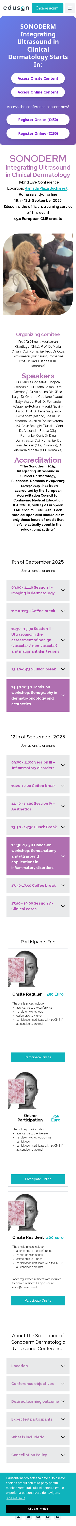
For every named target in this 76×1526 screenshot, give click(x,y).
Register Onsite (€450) (38, 119)
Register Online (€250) (38, 133)
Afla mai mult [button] (15, 1498)
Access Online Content (38, 92)
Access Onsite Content (38, 78)
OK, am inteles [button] (38, 1508)
